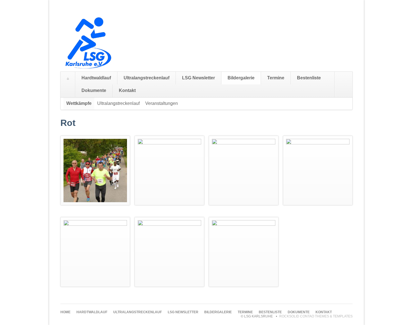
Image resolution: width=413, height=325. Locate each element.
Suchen (346, 84)
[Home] (68, 78)
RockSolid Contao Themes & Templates (316, 316)
